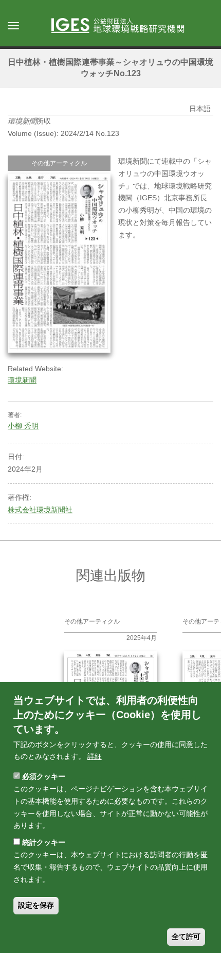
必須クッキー (43, 776)
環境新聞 (22, 380)
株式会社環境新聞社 (40, 510)
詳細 (94, 756)
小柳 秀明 (23, 426)
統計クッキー (43, 842)
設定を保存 (36, 905)
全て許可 (186, 936)
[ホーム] (122, 26)
